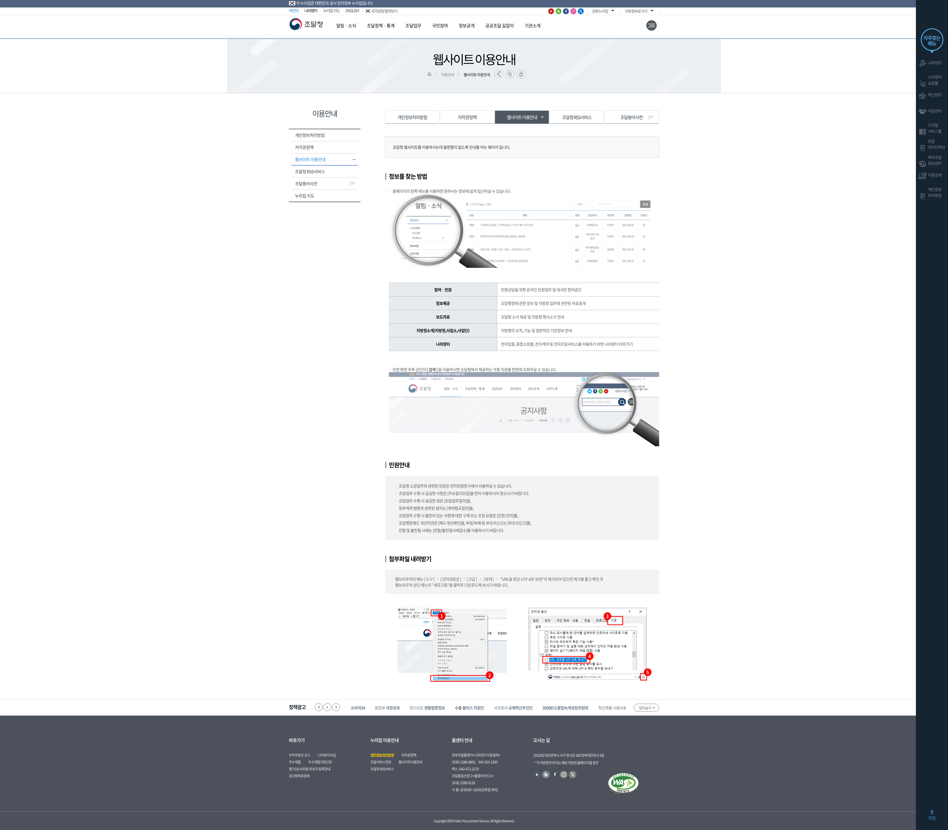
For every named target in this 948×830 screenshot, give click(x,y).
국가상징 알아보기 (384, 11)
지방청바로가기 (636, 11)
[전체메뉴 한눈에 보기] (651, 25)
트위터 (581, 11)
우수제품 (295, 761)
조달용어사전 (306, 183)
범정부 (387, 708)
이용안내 (447, 74)
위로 (932, 818)
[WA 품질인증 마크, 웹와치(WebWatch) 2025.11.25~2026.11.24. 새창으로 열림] (623, 784)
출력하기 (521, 74)
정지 (327, 707)
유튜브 (551, 11)
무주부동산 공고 (299, 754)
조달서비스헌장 (380, 761)
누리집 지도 (331, 10)
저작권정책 (304, 147)
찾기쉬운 (427, 708)
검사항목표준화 (299, 775)
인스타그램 (573, 11)
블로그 (558, 11)
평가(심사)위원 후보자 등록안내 (309, 768)
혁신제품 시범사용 (619, 708)
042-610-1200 (487, 761)
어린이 (293, 10)
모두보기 (645, 708)
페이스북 (566, 11)
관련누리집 (600, 11)
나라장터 (310, 10)
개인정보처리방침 (310, 135)
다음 (336, 707)
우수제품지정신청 (320, 761)
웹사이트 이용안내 (477, 74)
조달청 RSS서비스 (310, 171)
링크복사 (510, 74)
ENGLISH (352, 10)
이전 (319, 707)
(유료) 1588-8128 (463, 782)
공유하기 (498, 74)
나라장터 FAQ (326, 754)
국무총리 (513, 708)
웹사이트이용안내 (410, 761)
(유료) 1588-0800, (464, 761)
